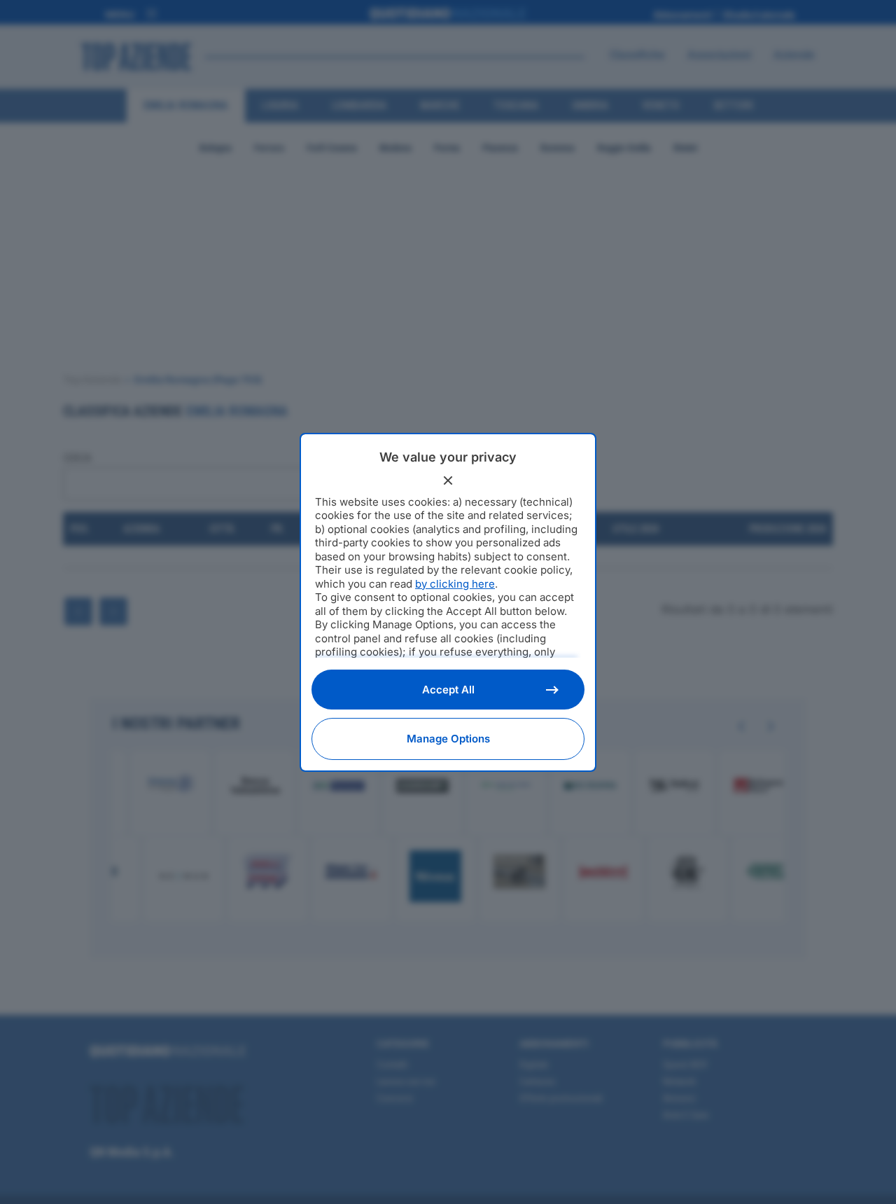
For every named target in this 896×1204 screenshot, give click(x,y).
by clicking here (455, 583)
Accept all (448, 689)
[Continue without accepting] (448, 480)
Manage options (448, 738)
